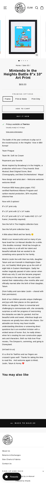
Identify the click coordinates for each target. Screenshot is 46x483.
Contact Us (7, 464)
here (36, 224)
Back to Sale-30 (25, 423)
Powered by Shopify (23, 481)
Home (18, 65)
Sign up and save (13, 471)
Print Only (36, 99)
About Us (6, 451)
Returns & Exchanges (11, 455)
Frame (7, 99)
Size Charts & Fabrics (11, 459)
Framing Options (23, 94)
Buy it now (23, 116)
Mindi (12, 182)
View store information (14, 132)
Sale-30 (25, 65)
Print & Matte (21, 99)
